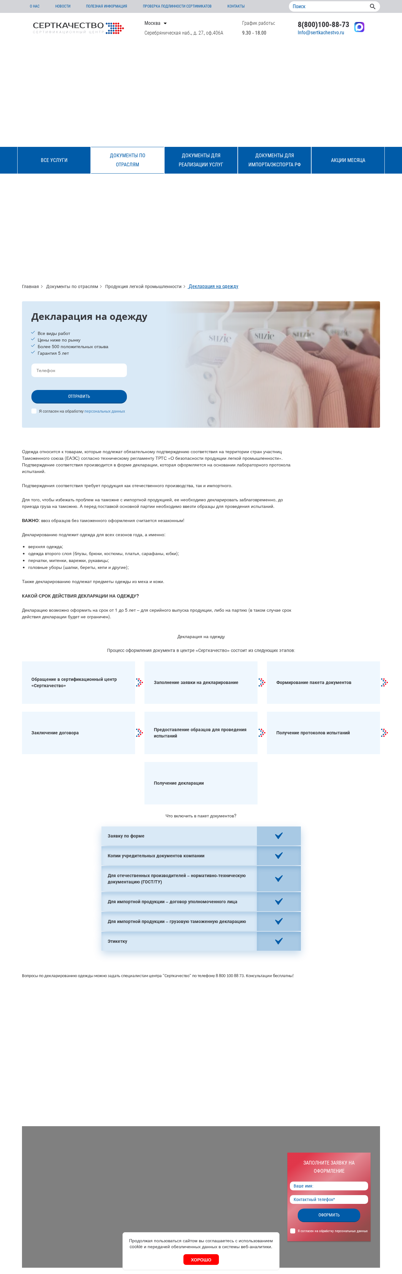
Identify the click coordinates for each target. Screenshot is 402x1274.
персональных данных (104, 411)
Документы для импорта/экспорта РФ (274, 160)
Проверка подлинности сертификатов (177, 6)
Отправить (79, 396)
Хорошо (201, 1259)
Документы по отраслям (127, 160)
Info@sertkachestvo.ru (321, 33)
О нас (35, 6)
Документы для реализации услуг (201, 160)
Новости (62, 6)
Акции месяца (348, 160)
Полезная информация (106, 6)
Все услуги (54, 160)
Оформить (329, 1214)
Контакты (236, 6)
